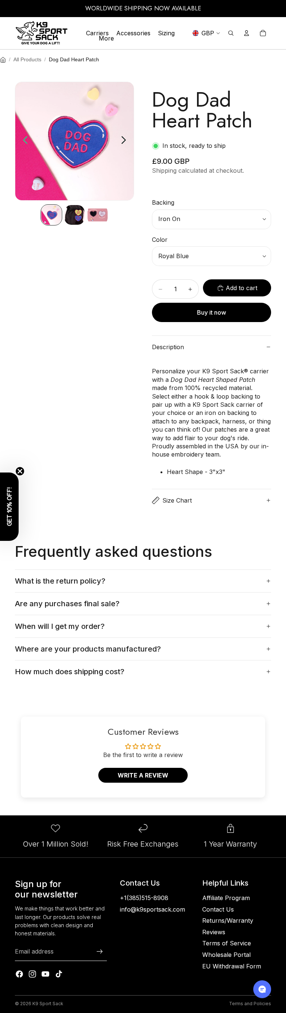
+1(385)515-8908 (144, 898)
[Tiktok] (58, 974)
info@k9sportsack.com (152, 909)
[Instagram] (32, 974)
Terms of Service (226, 943)
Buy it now (211, 312)
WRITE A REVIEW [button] (143, 775)
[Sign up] (99, 951)
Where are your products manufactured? (88, 649)
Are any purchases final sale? (67, 603)
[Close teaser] (20, 471)
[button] (9, 507)
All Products (27, 59)
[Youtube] (45, 974)
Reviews (213, 932)
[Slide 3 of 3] (98, 215)
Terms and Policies (250, 1003)
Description (168, 347)
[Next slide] (125, 141)
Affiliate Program (226, 898)
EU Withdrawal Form (231, 966)
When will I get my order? (60, 626)
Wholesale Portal (226, 954)
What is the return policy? (60, 581)
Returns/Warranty (227, 920)
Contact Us (218, 909)
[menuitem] (106, 38)
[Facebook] (19, 974)
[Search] (231, 33)
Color (160, 239)
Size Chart (177, 500)
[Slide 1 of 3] (51, 215)
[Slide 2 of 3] (74, 215)
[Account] (246, 33)
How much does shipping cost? (69, 671)
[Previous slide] (23, 141)
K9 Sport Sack (47, 1003)
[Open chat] (262, 989)
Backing (163, 202)
